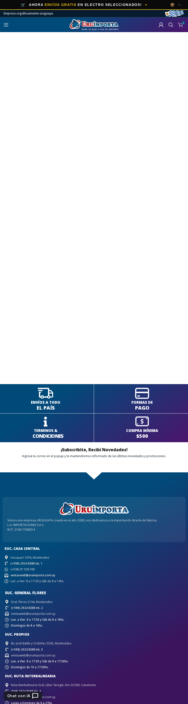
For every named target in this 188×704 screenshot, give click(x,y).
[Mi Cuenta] (161, 25)
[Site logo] (94, 24)
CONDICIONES (48, 436)
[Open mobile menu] (6, 25)
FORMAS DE (142, 402)
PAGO (142, 407)
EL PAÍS (45, 407)
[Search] (171, 25)
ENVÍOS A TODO (45, 402)
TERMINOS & (46, 430)
